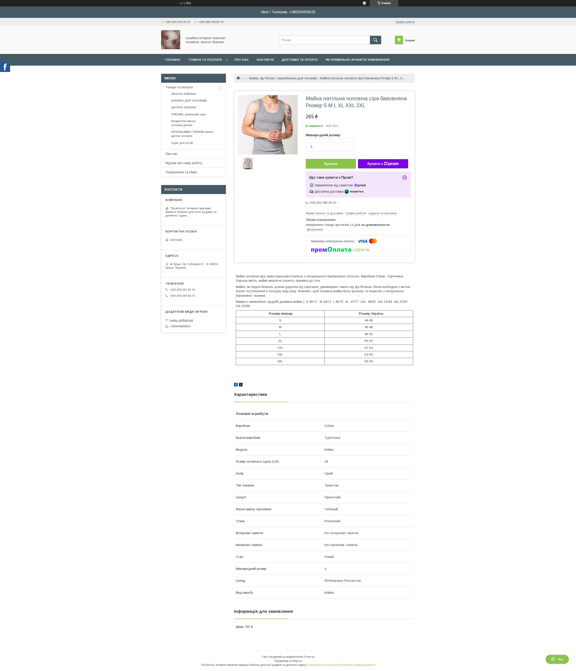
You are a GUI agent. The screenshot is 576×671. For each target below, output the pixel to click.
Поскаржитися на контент (323, 665)
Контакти (265, 59)
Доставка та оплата (299, 59)
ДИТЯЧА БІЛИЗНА (183, 107)
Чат (560, 659)
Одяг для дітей (182, 143)
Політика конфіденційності (359, 665)
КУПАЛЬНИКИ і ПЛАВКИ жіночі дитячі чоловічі (192, 134)
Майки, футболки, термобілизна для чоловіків (283, 78)
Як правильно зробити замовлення (357, 59)
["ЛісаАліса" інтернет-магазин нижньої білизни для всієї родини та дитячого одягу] (170, 48)
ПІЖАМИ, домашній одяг (188, 114)
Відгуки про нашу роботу (184, 163)
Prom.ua (309, 656)
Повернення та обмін (181, 172)
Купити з (375, 164)
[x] (241, 385)
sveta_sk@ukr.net (181, 320)
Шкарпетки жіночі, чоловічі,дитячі (183, 123)
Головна (172, 59)
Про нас (241, 59)
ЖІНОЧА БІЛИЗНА (183, 94)
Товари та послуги (205, 59)
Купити (330, 164)
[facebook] (236, 385)
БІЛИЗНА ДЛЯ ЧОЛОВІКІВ (189, 100)
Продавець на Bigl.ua (288, 660)
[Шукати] (375, 40)
